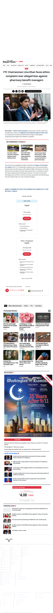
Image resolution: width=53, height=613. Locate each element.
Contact (4, 600)
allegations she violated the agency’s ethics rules (34, 132)
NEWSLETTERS (22, 576)
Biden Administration (15, 306)
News (26, 68)
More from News (11, 453)
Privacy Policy (20, 594)
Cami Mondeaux (27, 84)
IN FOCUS (20, 574)
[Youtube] (48, 542)
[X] (51, 539)
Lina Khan (38, 306)
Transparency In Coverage (45, 592)
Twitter (18, 604)
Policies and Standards (8, 593)
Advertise (41, 594)
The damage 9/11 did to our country (14, 447)
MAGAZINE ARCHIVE (23, 579)
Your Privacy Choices (22, 596)
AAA (33, 500)
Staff (3, 605)
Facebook (18, 602)
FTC (32, 306)
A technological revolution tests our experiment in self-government (22, 449)
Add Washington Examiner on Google (34, 91)
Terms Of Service (6, 595)
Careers (4, 602)
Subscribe (17, 439)
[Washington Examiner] (9, 61)
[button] (1, 61)
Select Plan (27, 218)
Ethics (26, 306)
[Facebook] (48, 539)
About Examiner (20, 600)
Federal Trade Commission (20, 131)
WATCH (19, 572)
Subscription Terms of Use (23, 592)
